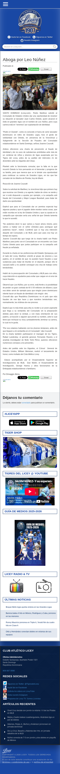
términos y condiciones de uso (16, 762)
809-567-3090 (9, 670)
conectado (26, 402)
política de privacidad (43, 762)
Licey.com (30, 21)
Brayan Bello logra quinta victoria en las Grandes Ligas (29, 607)
